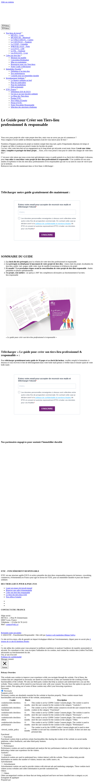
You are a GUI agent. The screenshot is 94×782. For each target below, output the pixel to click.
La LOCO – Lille (17, 49)
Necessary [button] (5, 688)
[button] (2, 646)
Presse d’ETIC (16, 103)
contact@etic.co (12, 624)
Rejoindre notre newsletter (11, 633)
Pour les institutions (18, 85)
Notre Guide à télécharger (21, 67)
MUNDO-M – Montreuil (20, 38)
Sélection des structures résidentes (24, 107)
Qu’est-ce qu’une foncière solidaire (24, 94)
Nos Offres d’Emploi (19, 100)
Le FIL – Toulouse (18, 51)
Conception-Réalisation (20, 60)
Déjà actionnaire (17, 87)
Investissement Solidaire (15, 78)
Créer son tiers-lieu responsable (18, 592)
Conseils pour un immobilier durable (25, 76)
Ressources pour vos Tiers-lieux (23, 64)
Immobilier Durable (13, 69)
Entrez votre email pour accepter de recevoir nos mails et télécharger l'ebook (44, 206)
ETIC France (11, 89)
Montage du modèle (18, 58)
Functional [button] (5, 734)
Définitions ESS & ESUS (21, 92)
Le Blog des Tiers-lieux (20, 96)
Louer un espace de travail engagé (19, 588)
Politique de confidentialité (11, 657)
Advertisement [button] (6, 762)
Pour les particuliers (18, 83)
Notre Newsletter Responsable (22, 105)
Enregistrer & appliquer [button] (10, 778)
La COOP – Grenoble (19, 44)
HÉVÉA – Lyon (17, 35)
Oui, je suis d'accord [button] (9, 655)
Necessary (8, 691)
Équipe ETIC (16, 98)
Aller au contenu (7, 2)
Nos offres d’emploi (13, 597)
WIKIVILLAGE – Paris (20, 46)
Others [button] (3, 771)
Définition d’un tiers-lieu (20, 71)
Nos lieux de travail (13, 33)
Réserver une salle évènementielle (19, 590)
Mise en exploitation (18, 62)
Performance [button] (6, 743)
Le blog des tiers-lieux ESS (16, 595)
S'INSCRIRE (47, 235)
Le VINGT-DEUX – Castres (22, 40)
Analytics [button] (4, 753)
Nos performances (18, 73)
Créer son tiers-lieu (13, 55)
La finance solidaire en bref (21, 80)
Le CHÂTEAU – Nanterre (21, 42)
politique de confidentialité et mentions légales (53, 223)
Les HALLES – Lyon (19, 53)
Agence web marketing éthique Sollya (60, 635)
